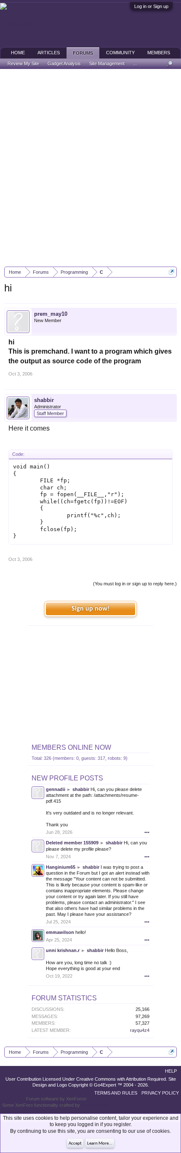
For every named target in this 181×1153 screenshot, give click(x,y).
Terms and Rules (115, 1092)
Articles (48, 52)
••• (146, 832)
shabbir (44, 400)
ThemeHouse (95, 1105)
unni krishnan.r (63, 950)
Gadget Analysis (64, 63)
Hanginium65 (60, 867)
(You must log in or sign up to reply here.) (135, 583)
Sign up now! (90, 609)
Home (18, 52)
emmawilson (60, 932)
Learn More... (99, 1143)
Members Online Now (71, 747)
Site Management (107, 63)
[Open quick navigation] (171, 272)
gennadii (55, 789)
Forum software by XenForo (56, 1098)
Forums (83, 53)
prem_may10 (50, 314)
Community (120, 52)
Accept (75, 1143)
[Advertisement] (90, 167)
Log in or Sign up (151, 6)
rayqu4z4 (139, 1030)
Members (158, 52)
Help (171, 1071)
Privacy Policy (160, 1092)
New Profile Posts (67, 778)
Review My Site (23, 63)
